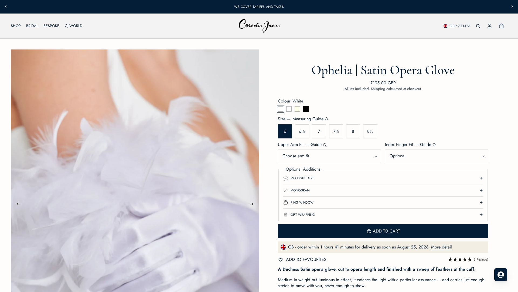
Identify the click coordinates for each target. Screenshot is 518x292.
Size (300, 119)
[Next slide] (512, 7)
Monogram (300, 190)
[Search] (478, 26)
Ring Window (302, 202)
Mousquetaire (302, 178)
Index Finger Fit (408, 145)
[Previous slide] (6, 7)
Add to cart (386, 231)
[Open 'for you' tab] (500, 274)
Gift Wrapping (303, 214)
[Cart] (501, 26)
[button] (468, 259)
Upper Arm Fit (300, 145)
